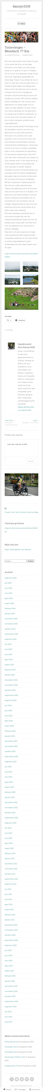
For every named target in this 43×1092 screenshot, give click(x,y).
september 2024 (11, 695)
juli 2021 (8, 889)
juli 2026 (8, 583)
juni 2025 (8, 649)
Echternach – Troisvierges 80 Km (11, 423)
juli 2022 (8, 828)
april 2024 (9, 721)
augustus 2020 (11, 945)
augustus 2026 (11, 578)
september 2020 (11, 940)
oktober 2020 (10, 935)
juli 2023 (8, 766)
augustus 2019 (10, 1006)
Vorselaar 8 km (11, 1052)
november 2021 (11, 868)
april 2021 (8, 904)
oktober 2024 (10, 690)
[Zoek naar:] (16, 561)
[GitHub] (27, 1079)
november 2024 (11, 685)
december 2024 (11, 680)
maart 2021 (9, 909)
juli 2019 (8, 1011)
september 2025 (11, 634)
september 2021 (11, 879)
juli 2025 (8, 644)
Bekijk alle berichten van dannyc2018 (26, 408)
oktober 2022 (10, 812)
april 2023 (9, 782)
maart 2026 (9, 603)
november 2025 (11, 624)
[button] (12, 266)
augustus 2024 (11, 700)
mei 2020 (8, 960)
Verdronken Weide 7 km (15, 1057)
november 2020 (11, 930)
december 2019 (11, 986)
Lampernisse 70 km (13, 1066)
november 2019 (11, 991)
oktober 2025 (10, 629)
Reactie (31, 461)
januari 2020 (10, 981)
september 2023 (11, 756)
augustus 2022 (11, 823)
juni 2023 (8, 772)
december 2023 (11, 741)
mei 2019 (8, 1022)
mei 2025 (8, 654)
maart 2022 (9, 848)
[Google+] (22, 1079)
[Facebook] (17, 1079)
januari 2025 (10, 675)
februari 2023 (10, 792)
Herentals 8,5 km (12, 1041)
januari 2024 (10, 736)
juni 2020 (8, 955)
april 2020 (9, 966)
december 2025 (11, 618)
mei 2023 (8, 777)
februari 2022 (10, 853)
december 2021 (11, 863)
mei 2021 (8, 899)
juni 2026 (8, 588)
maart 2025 (9, 664)
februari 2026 (10, 608)
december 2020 (11, 925)
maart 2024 (9, 726)
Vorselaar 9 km (11, 1047)
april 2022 (9, 843)
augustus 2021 (10, 884)
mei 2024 (8, 715)
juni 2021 (8, 894)
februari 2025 (10, 669)
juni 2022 (8, 833)
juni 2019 (8, 1017)
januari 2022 (10, 858)
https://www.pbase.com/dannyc (18, 549)
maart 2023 (9, 787)
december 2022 (11, 802)
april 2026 (9, 598)
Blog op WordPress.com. (21, 1086)
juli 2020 (8, 950)
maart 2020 (9, 971)
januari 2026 (10, 613)
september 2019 (11, 1001)
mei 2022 (8, 838)
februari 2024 (10, 731)
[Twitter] (12, 1079)
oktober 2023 (10, 751)
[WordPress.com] (32, 1079)
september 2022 (11, 817)
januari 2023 (10, 797)
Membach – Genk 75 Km (30, 422)
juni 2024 (8, 710)
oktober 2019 (10, 996)
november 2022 (11, 807)
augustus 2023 (11, 761)
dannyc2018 (21, 6)
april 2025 (9, 659)
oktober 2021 (10, 874)
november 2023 (11, 746)
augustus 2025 (11, 639)
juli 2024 (8, 705)
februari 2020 (10, 976)
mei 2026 (8, 593)
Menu (22, 23)
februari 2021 (10, 914)
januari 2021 (9, 920)
